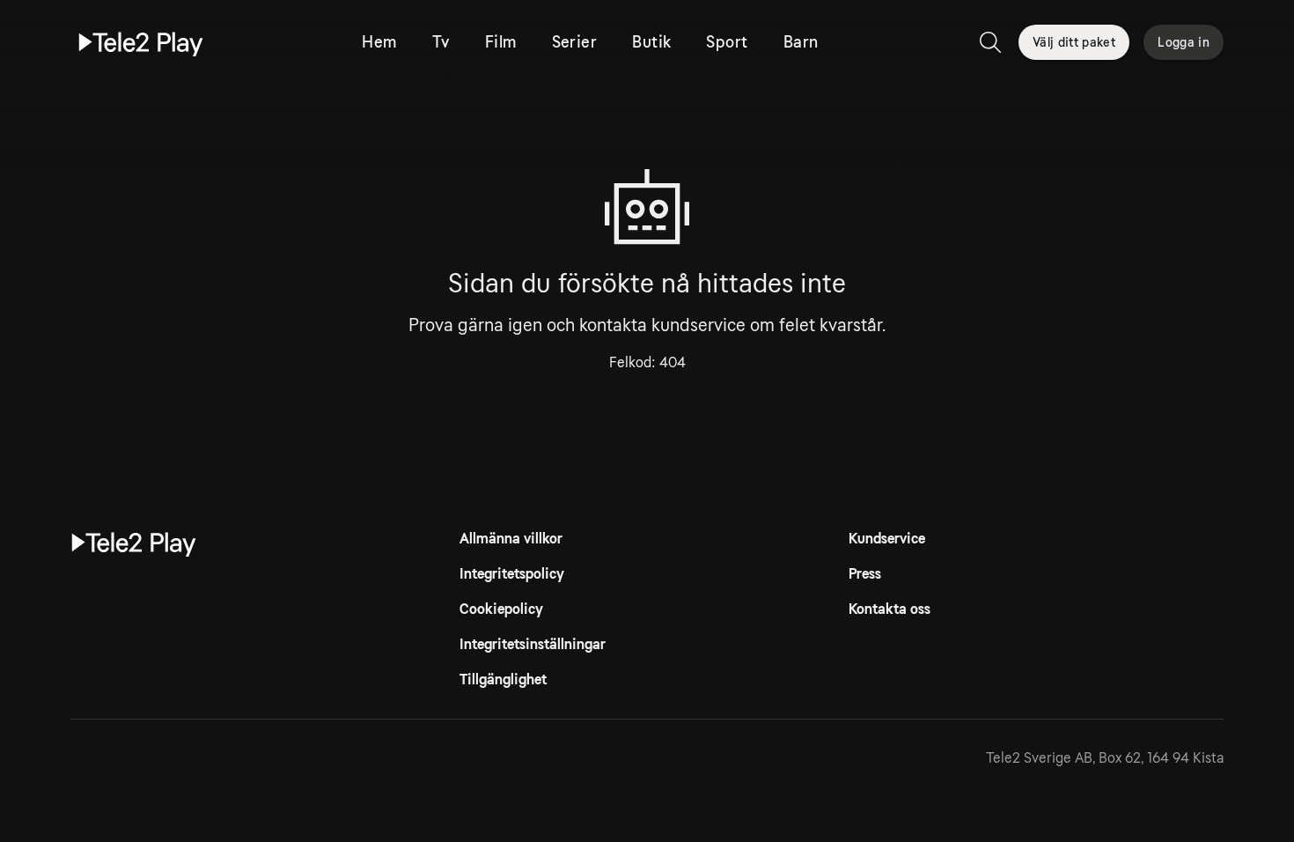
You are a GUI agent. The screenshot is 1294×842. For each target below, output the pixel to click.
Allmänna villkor (511, 538)
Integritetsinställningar (533, 644)
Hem (379, 42)
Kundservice (887, 538)
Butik (651, 42)
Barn (801, 42)
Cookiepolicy (501, 609)
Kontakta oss (889, 609)
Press (865, 573)
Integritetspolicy (512, 573)
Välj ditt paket (1074, 42)
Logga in (1183, 42)
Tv (441, 42)
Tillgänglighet (503, 679)
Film (501, 42)
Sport (726, 42)
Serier (575, 42)
